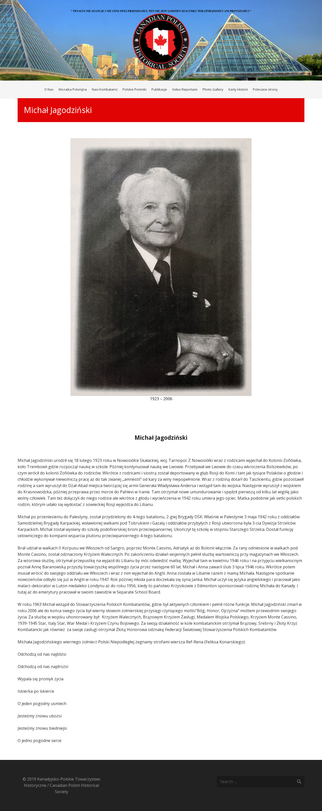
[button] (280, 89)
